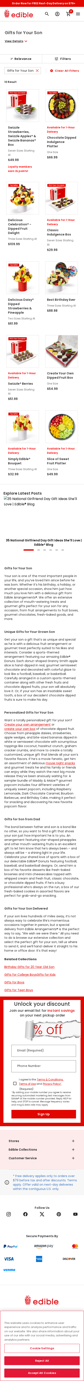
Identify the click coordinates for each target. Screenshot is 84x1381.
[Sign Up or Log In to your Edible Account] (57, 14)
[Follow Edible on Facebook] (25, 1214)
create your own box (19, 729)
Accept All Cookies (42, 1373)
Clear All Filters (67, 71)
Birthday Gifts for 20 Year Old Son (29, 967)
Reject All (42, 1361)
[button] (16, 41)
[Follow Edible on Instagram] (8, 1214)
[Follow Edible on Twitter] (42, 1214)
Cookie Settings (42, 1348)
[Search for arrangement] (47, 14)
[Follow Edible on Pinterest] (58, 1214)
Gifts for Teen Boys (18, 990)
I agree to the (27, 1079)
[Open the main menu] (78, 14)
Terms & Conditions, (50, 1079)
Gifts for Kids (46, 974)
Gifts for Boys (14, 982)
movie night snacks (60, 763)
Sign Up (43, 1114)
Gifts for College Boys (20, 974)
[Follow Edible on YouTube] (75, 1214)
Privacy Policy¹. (52, 1084)
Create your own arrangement (27, 724)
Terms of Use (27, 1084)
